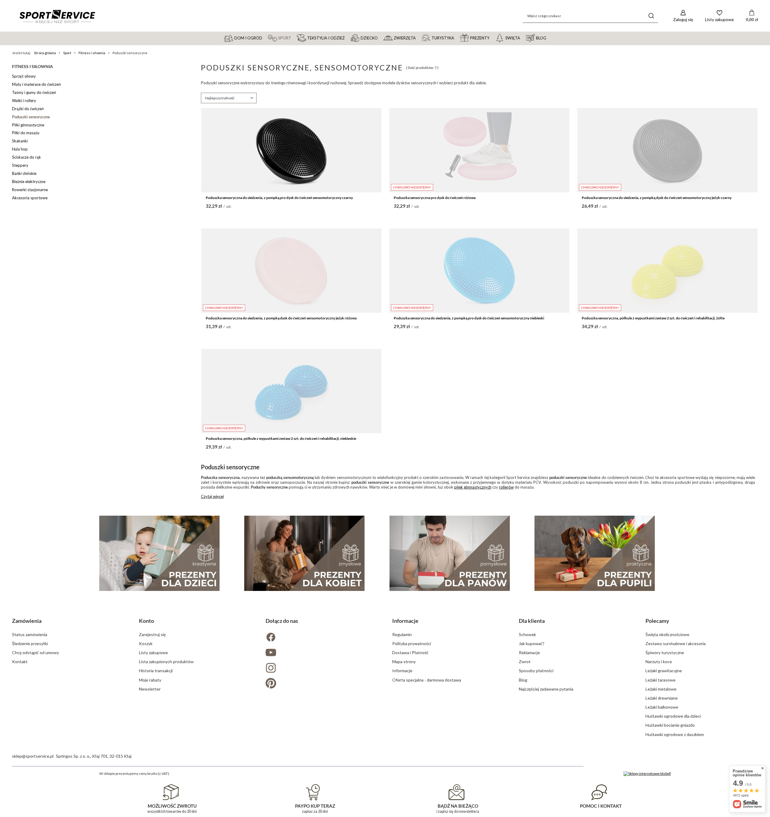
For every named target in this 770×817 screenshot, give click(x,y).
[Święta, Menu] (522, 37)
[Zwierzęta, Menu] (418, 37)
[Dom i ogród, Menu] (264, 37)
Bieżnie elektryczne (28, 181)
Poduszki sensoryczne (31, 116)
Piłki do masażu (25, 132)
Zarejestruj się (152, 634)
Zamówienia (27, 620)
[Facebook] (322, 637)
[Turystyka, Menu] (456, 37)
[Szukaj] (651, 16)
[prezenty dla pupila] (594, 553)
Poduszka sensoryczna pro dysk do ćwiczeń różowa (435, 197)
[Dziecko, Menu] (380, 37)
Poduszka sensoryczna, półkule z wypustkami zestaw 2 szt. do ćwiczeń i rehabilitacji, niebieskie (281, 438)
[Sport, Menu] (293, 37)
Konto (146, 620)
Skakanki (20, 140)
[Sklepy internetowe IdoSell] (647, 773)
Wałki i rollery (24, 100)
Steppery (20, 165)
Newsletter (150, 688)
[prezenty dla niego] (450, 553)
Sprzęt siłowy (24, 76)
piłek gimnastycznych (472, 487)
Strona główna (45, 53)
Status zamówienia (29, 634)
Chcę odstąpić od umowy (35, 652)
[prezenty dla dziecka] (159, 553)
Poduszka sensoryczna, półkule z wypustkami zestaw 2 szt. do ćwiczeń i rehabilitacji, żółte (653, 318)
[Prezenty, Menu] (492, 37)
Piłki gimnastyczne (28, 125)
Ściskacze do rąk (26, 157)
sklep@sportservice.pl (33, 756)
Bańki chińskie (24, 173)
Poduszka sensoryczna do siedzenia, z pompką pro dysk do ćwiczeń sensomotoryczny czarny (279, 197)
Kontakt (20, 661)
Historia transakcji (156, 670)
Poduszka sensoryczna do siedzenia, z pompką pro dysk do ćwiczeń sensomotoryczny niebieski (469, 318)
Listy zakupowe (153, 652)
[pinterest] (322, 683)
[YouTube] (322, 653)
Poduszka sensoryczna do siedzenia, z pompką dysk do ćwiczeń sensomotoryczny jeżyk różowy (281, 318)
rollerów (506, 487)
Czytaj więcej (212, 496)
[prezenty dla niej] (304, 553)
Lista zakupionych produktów (166, 661)
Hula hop (20, 149)
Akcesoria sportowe (30, 197)
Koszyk (145, 643)
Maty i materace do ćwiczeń (36, 84)
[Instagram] (322, 668)
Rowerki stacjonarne (30, 189)
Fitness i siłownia (92, 53)
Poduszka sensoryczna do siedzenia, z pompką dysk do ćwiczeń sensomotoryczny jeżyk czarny (657, 197)
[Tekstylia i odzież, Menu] (347, 37)
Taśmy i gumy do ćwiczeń (34, 92)
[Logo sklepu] (57, 16)
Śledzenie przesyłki (30, 643)
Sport (67, 53)
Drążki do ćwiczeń (28, 108)
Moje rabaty (150, 679)
